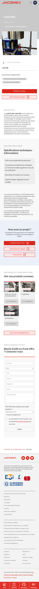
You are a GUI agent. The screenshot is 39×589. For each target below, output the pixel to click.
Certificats (7, 557)
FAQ (24, 554)
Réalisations (26, 551)
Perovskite (7, 499)
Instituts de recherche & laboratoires (15, 493)
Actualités (7, 563)
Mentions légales (28, 575)
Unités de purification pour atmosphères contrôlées (19, 534)
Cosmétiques (8, 514)
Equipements (17, 449)
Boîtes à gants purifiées (11, 522)
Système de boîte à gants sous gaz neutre (16, 528)
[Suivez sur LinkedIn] (23, 458)
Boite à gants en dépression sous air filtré (16, 525)
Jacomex (7, 449)
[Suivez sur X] (27, 458)
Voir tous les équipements (19, 333)
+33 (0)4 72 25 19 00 (17, 243)
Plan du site (7, 577)
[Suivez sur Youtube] (32, 458)
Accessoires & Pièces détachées (13, 540)
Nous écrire (17, 255)
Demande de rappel (17, 97)
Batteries (6, 496)
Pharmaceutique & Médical (12, 505)
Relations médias (28, 557)
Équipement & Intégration (11, 537)
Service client (27, 563)
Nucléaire (7, 502)
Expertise (7, 554)
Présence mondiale (9, 560)
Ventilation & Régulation (11, 543)
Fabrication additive (10, 511)
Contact (14, 577)
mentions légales (23, 421)
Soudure (6, 508)
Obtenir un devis (19, 91)
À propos (6, 551)
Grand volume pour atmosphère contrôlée (16, 531)
